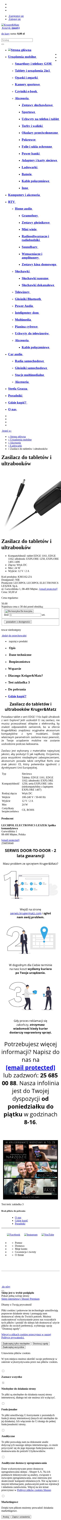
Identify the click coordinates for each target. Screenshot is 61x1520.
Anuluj (6, 1517)
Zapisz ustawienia (21, 1517)
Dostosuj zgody (40, 1343)
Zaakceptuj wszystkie (13, 1347)
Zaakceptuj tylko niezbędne (16, 1343)
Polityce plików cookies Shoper (34, 1490)
